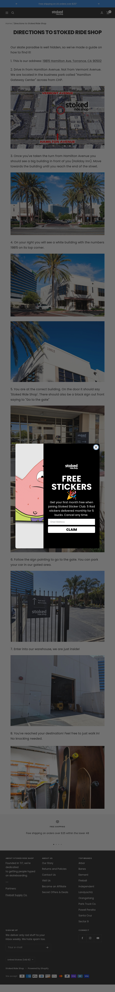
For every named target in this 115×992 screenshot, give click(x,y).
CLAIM (71, 529)
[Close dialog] (96, 447)
